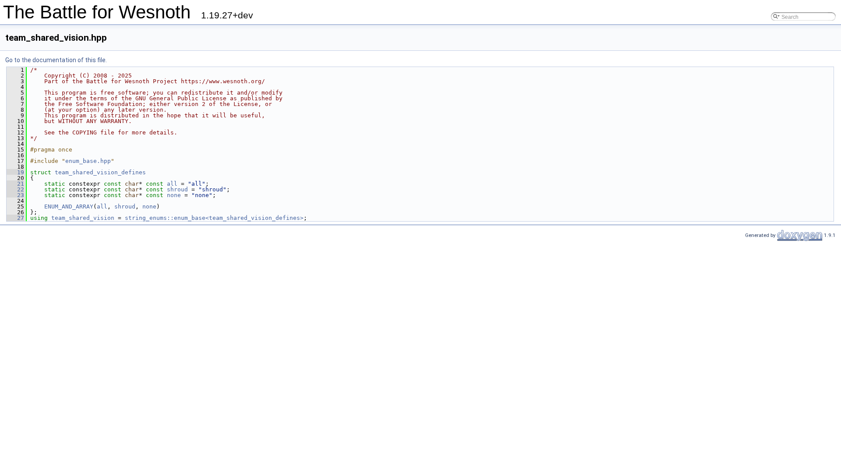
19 (15, 172)
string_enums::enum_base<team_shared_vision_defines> (214, 218)
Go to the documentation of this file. (56, 60)
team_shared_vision (82, 218)
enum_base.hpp (88, 161)
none (174, 195)
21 (15, 183)
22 (15, 189)
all (172, 183)
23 (15, 195)
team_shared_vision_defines (100, 172)
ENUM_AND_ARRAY (68, 206)
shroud (177, 189)
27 (15, 218)
